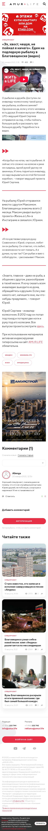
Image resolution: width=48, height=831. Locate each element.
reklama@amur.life (34, 728)
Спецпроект (8, 40)
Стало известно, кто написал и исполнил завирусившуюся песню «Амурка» (24, 586)
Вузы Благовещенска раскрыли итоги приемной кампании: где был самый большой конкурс (23, 698)
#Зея (7, 363)
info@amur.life (9, 728)
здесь (40, 326)
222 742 (32, 725)
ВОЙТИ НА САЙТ (24, 739)
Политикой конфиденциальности (13, 829)
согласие (4, 820)
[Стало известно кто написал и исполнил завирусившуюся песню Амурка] (42, 593)
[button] (34, 748)
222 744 (9, 725)
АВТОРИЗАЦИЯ (24, 521)
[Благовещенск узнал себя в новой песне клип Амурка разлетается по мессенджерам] (42, 649)
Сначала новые (9, 455)
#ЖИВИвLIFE (26, 355)
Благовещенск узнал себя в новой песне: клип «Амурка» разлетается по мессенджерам (23, 642)
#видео (9, 355)
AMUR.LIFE (35, 342)
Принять (40, 823)
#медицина (23, 363)
